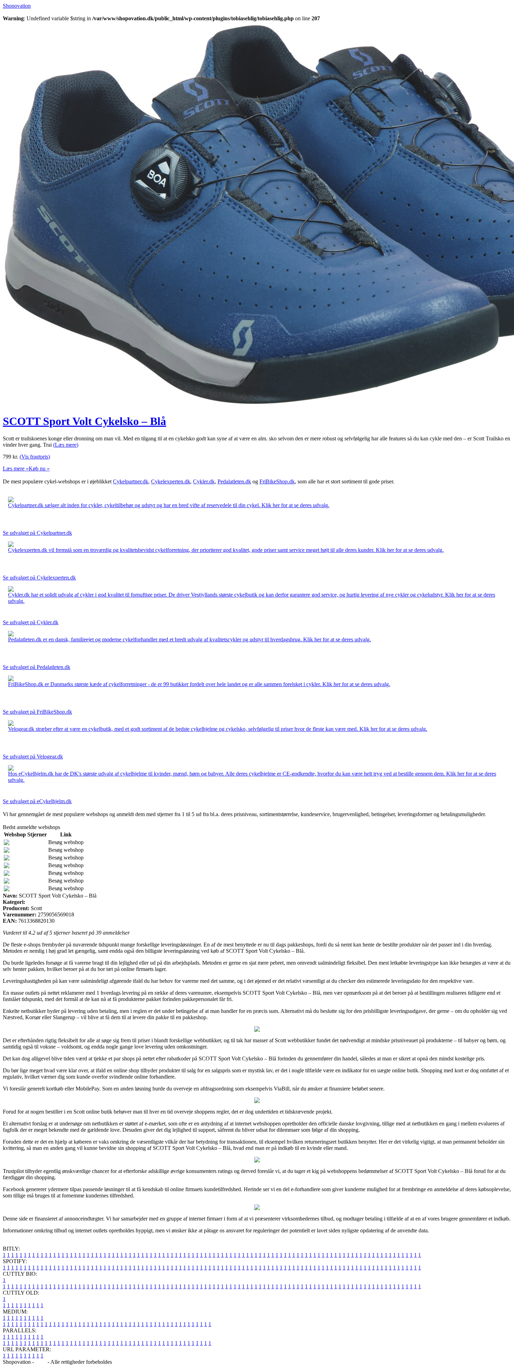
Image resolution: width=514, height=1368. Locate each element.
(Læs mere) (65, 445)
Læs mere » (16, 468)
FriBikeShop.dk (277, 481)
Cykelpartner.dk (130, 481)
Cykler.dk (204, 481)
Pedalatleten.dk (234, 481)
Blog (40, 1362)
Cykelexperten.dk (170, 481)
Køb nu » (39, 468)
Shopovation (17, 6)
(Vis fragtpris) (35, 457)
